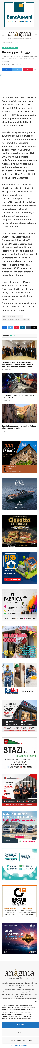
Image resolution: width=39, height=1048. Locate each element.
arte (4, 316)
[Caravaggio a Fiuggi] (19, 83)
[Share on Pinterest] (28, 69)
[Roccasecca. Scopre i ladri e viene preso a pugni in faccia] (19, 383)
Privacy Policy (23, 1045)
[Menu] (3, 35)
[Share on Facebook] (7, 69)
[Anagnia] (20, 35)
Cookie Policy (14, 1045)
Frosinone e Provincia (10, 47)
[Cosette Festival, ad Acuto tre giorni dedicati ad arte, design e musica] (19, 413)
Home (3, 42)
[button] (36, 1002)
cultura (20, 316)
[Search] (36, 35)
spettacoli (25, 319)
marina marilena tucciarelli (11, 319)
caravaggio (11, 316)
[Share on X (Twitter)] (17, 69)
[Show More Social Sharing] (35, 69)
